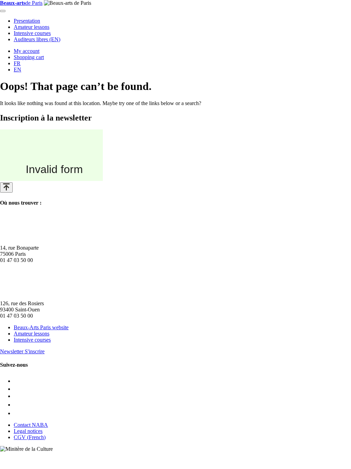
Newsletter (22, 351)
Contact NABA (31, 425)
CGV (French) (30, 437)
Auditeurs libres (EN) (37, 39)
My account (26, 51)
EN (17, 69)
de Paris (21, 3)
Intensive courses (32, 33)
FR (17, 63)
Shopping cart (29, 57)
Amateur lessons (31, 27)
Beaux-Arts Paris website (41, 327)
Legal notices (28, 431)
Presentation (27, 21)
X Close (9, 455)
